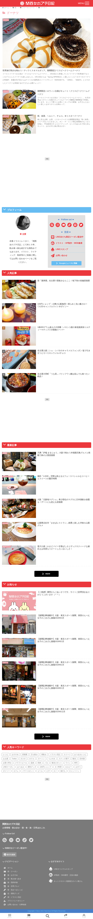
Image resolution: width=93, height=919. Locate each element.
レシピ (5, 754)
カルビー (68, 767)
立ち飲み (34, 754)
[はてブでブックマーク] (57, 736)
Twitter (14, 759)
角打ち (63, 771)
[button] (67, 742)
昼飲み (43, 754)
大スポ (23, 759)
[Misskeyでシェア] (78, 729)
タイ (55, 771)
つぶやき (51, 759)
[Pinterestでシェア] (26, 742)
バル (46, 763)
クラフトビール (21, 763)
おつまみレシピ (80, 754)
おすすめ (15, 754)
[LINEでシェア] (78, 736)
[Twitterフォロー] (81, 225)
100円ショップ (45, 767)
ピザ (48, 771)
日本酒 (82, 759)
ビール (40, 771)
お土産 (5, 759)
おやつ (78, 767)
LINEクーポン (8, 767)
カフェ (16, 771)
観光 (74, 759)
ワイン (68, 763)
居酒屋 (24, 754)
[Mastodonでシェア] (36, 729)
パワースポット (28, 771)
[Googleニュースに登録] (52, 225)
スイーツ (67, 754)
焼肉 (39, 763)
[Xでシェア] (15, 729)
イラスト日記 (55, 754)
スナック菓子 (64, 759)
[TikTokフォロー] (69, 225)
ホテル (31, 759)
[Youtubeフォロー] (63, 225)
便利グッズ (32, 767)
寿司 (76, 763)
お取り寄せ (7, 763)
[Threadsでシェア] (36, 736)
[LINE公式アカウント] (75, 225)
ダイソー (6, 771)
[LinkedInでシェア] (46, 742)
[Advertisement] (47, 179)
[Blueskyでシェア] (57, 729)
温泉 (32, 763)
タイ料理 (58, 767)
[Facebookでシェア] (15, 736)
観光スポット (57, 763)
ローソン (41, 759)
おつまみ (20, 767)
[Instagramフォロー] (58, 225)
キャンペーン (74, 771)
